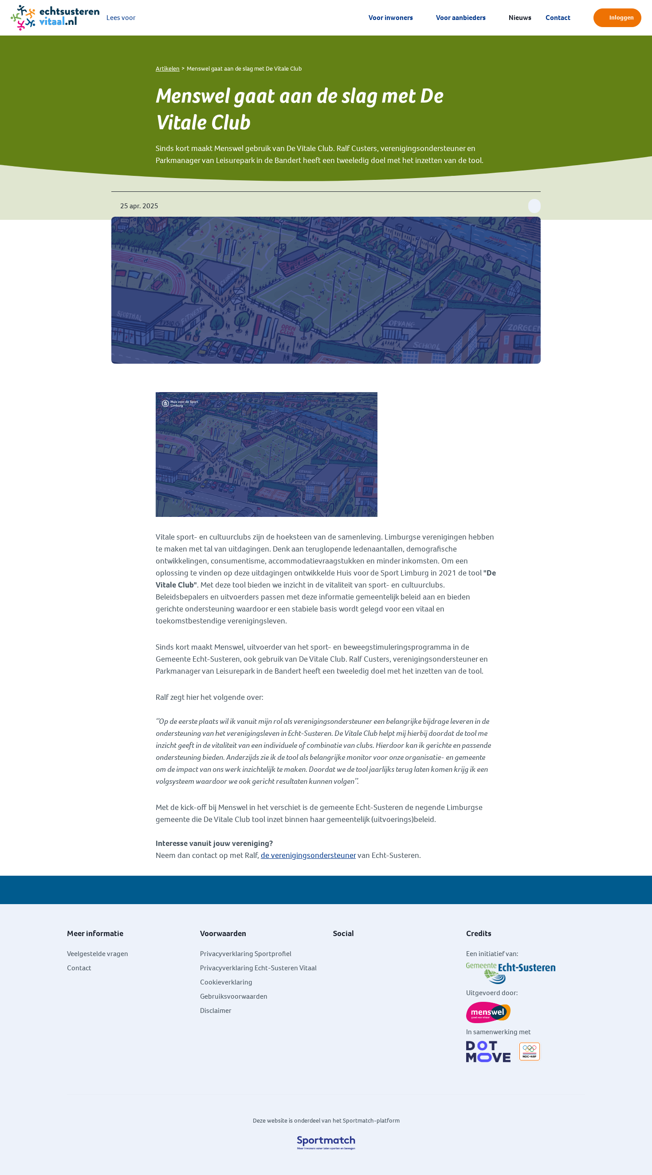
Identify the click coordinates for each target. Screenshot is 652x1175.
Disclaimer (216, 1010)
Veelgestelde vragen (97, 953)
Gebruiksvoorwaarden (233, 996)
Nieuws (520, 17)
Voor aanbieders (461, 17)
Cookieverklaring (226, 982)
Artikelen (168, 68)
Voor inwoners (391, 17)
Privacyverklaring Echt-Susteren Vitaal (258, 968)
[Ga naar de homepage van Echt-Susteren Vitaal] (55, 17)
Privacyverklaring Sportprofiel (245, 953)
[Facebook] (336, 953)
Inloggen (621, 17)
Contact (558, 17)
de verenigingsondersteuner (308, 855)
